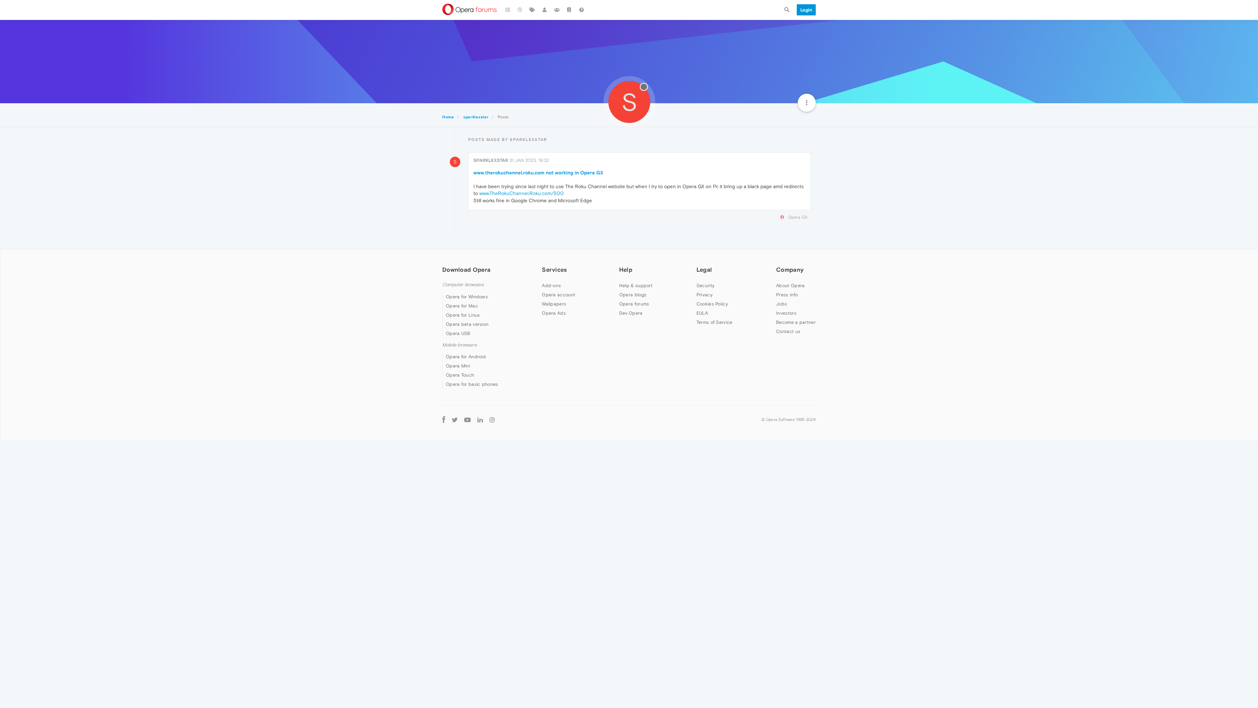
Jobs (781, 303)
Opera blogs (632, 294)
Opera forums (634, 303)
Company (790, 269)
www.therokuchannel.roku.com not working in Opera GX (538, 172)
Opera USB (458, 333)
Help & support (636, 285)
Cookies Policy (712, 303)
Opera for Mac (462, 305)
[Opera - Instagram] (492, 419)
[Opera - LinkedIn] (480, 419)
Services (554, 269)
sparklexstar (490, 160)
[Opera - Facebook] (443, 419)
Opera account (558, 294)
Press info (787, 294)
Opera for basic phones (472, 384)
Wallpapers (554, 303)
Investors (786, 313)
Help (625, 269)
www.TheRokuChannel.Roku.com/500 (521, 193)
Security (705, 285)
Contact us (788, 331)
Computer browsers (463, 284)
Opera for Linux (463, 315)
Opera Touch (460, 375)
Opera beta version (467, 324)
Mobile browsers (459, 345)
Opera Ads (554, 313)
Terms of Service (714, 322)
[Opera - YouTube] (467, 419)
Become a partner (796, 322)
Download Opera (466, 269)
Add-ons (551, 285)
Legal (704, 269)
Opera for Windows (467, 296)
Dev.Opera (631, 313)
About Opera (790, 285)
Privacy (704, 294)
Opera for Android (466, 356)
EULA (702, 313)
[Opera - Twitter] (454, 419)
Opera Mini (458, 365)
